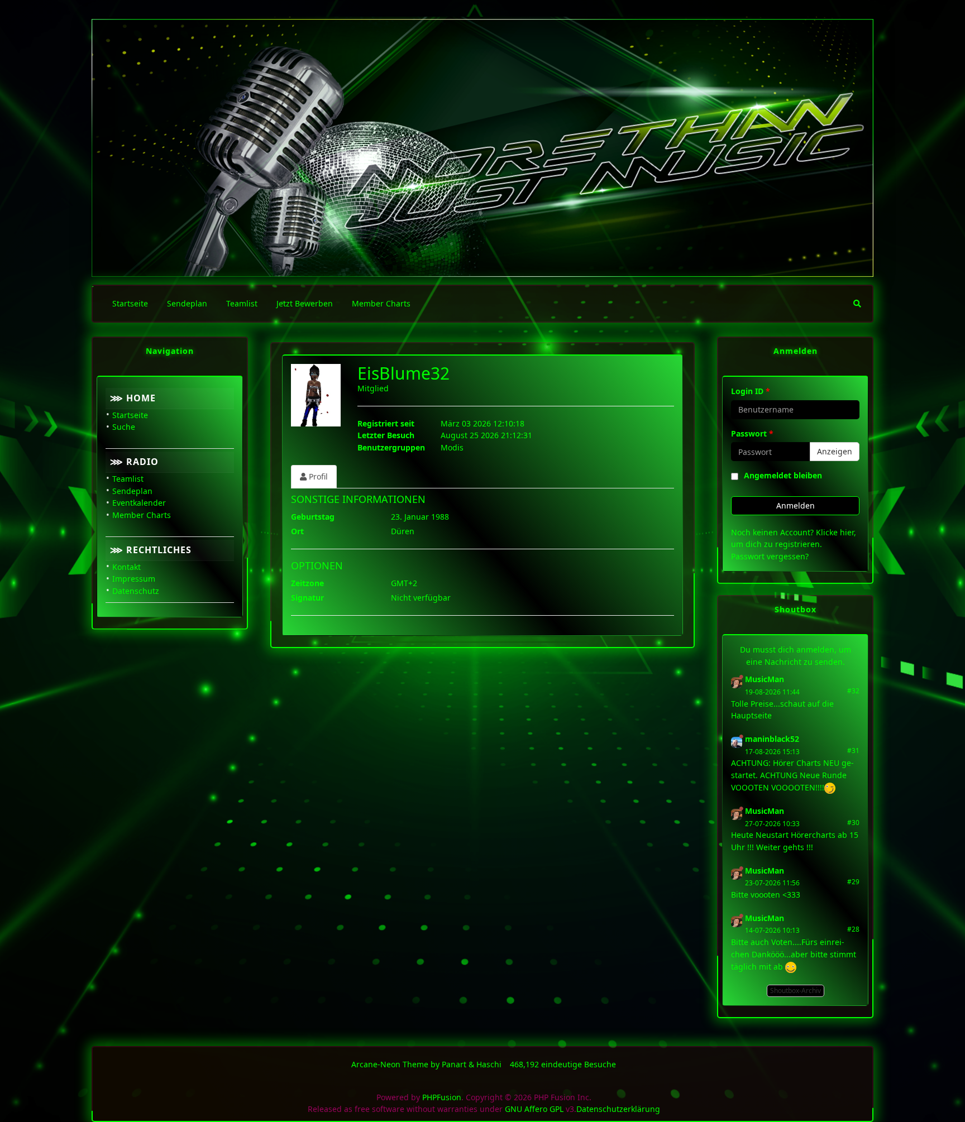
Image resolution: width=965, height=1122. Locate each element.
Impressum (133, 578)
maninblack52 (772, 738)
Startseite (130, 415)
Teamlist (128, 478)
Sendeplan (132, 491)
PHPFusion (441, 1097)
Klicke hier (835, 532)
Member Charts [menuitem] (381, 303)
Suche (123, 426)
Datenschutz (135, 591)
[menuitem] (857, 304)
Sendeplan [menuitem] (187, 303)
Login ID (750, 391)
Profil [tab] (317, 476)
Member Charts (141, 515)
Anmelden (795, 505)
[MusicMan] (736, 682)
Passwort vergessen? (770, 556)
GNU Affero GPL (534, 1109)
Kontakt (126, 567)
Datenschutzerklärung (618, 1109)
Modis (452, 447)
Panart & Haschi (471, 1064)
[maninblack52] (736, 741)
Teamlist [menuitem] (241, 303)
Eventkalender (139, 502)
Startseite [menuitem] (130, 303)
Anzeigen (834, 451)
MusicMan (764, 679)
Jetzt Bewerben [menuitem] (304, 303)
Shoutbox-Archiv (795, 990)
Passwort (752, 433)
